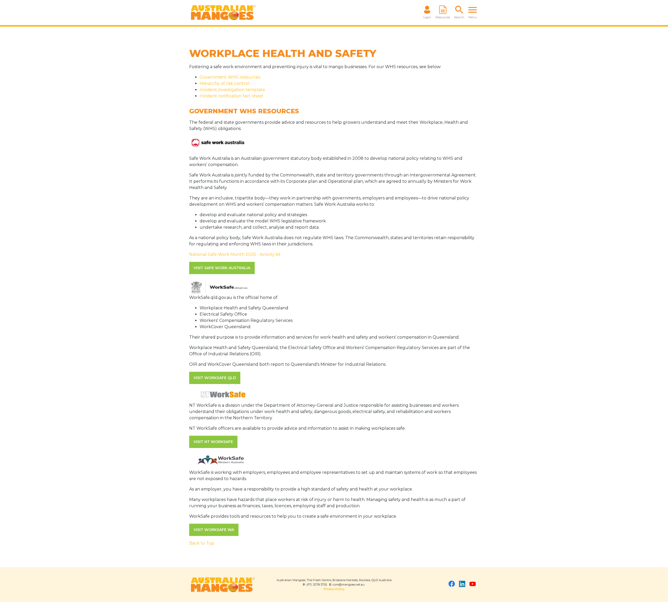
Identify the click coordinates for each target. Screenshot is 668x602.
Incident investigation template (232, 89)
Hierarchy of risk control (224, 83)
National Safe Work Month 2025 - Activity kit (235, 254)
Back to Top (201, 543)
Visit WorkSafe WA (214, 529)
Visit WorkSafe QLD (215, 377)
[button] (459, 12)
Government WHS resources (230, 77)
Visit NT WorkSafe (213, 441)
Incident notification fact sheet (232, 95)
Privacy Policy (334, 589)
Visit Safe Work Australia (222, 267)
